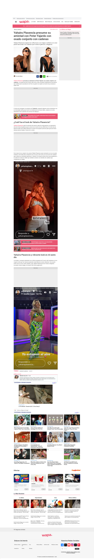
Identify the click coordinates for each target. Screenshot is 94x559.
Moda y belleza (39, 544)
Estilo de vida (46, 544)
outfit (30, 371)
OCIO (62, 21)
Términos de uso (70, 552)
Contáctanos (63, 552)
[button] (62, 549)
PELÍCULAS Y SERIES (69, 21)
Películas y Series (54, 544)
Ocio (30, 544)
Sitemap (30, 548)
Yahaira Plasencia (18, 80)
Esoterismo (16, 548)
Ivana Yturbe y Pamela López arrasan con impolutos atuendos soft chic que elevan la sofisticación (69, 33)
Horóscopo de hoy (21, 18)
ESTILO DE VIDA (56, 21)
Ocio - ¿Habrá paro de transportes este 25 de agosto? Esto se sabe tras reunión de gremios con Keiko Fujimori (47, 26)
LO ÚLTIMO (33, 21)
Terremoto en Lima (30, 18)
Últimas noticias (17, 544)
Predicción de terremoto (58, 18)
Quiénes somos (77, 552)
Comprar (26, 489)
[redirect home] (24, 22)
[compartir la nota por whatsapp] (44, 76)
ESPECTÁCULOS (40, 21)
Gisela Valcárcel (47, 18)
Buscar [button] (77, 548)
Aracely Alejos (19, 76)
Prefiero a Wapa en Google (22, 410)
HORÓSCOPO (77, 21)
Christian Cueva (39, 18)
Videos (23, 548)
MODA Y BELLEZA (48, 21)
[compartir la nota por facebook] (37, 76)
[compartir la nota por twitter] (41, 76)
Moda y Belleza (17, 29)
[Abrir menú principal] (16, 21)
